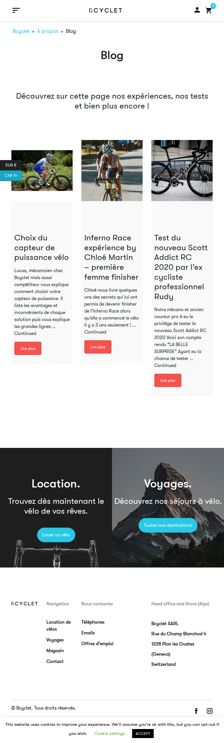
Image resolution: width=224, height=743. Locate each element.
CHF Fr (13, 175)
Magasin (55, 650)
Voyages (55, 640)
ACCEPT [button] (143, 733)
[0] (208, 10)
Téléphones (92, 622)
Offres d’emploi (97, 643)
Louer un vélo (56, 535)
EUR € (14, 164)
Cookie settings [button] (109, 733)
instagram (210, 711)
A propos (47, 31)
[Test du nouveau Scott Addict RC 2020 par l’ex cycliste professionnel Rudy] (182, 170)
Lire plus (27, 348)
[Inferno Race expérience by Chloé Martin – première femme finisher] (112, 170)
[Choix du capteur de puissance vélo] (42, 170)
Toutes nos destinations (168, 525)
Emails (88, 633)
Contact (55, 661)
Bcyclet (21, 31)
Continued (25, 333)
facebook (196, 711)
